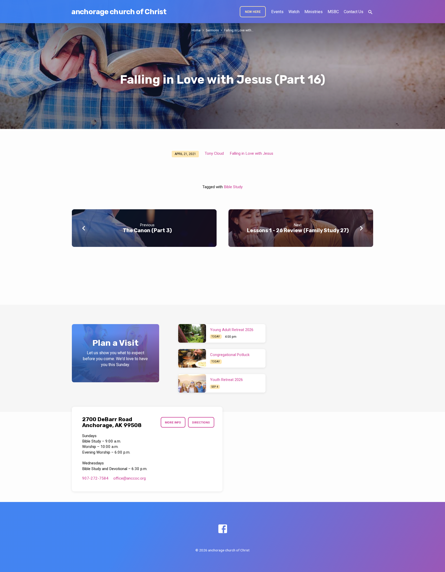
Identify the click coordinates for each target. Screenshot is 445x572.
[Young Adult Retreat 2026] (192, 333)
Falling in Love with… (238, 30)
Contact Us (353, 11)
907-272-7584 (95, 478)
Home (196, 30)
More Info (173, 422)
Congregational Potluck (230, 354)
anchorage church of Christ (118, 11)
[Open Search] (370, 12)
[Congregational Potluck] (192, 358)
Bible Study (233, 187)
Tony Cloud (214, 153)
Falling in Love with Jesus (251, 153)
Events (277, 11)
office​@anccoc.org (129, 478)
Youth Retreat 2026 (226, 379)
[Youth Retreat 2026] (192, 383)
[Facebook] (222, 529)
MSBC (333, 11)
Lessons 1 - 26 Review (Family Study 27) (298, 230)
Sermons (212, 30)
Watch (293, 11)
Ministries (313, 11)
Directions (201, 422)
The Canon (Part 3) (147, 230)
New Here (253, 12)
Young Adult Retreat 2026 (231, 329)
